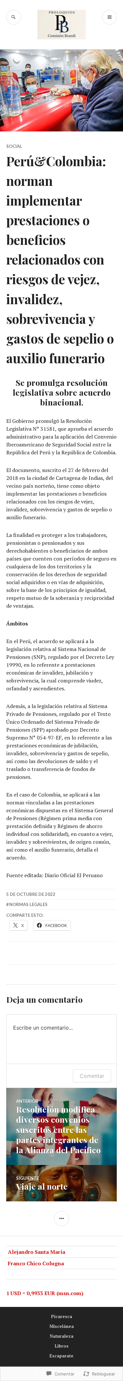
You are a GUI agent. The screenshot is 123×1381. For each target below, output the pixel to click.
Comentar (92, 1076)
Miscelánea (62, 1326)
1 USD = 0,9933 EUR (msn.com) (44, 1293)
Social (14, 146)
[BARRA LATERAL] (61, 1218)
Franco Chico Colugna (36, 1263)
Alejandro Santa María (36, 1251)
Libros (62, 1346)
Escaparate (61, 1356)
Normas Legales (28, 904)
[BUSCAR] (13, 17)
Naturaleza (61, 1336)
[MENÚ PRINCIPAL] (109, 17)
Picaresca (61, 1316)
